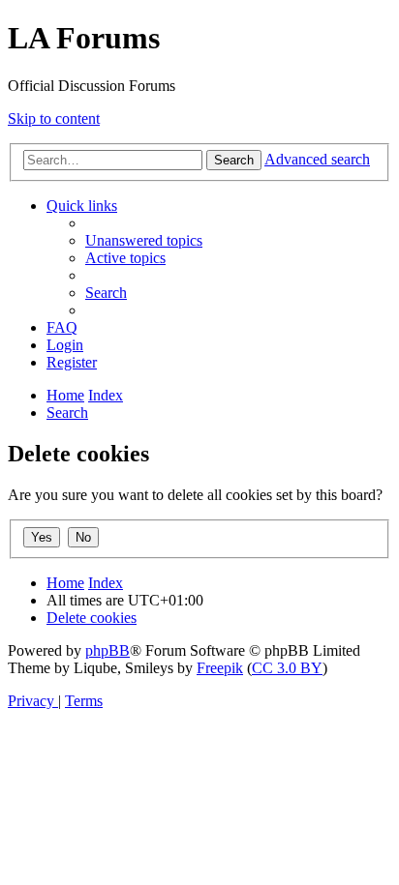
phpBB (107, 650)
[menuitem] (143, 240)
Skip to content (54, 118)
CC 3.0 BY (287, 668)
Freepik (220, 668)
